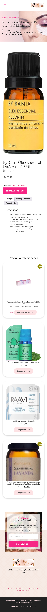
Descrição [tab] (9, 199)
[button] (4, 5)
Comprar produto (15, 191)
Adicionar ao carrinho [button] (25, 312)
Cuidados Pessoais (11, 18)
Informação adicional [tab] (23, 199)
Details (11, 312)
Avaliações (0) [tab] (11, 203)
